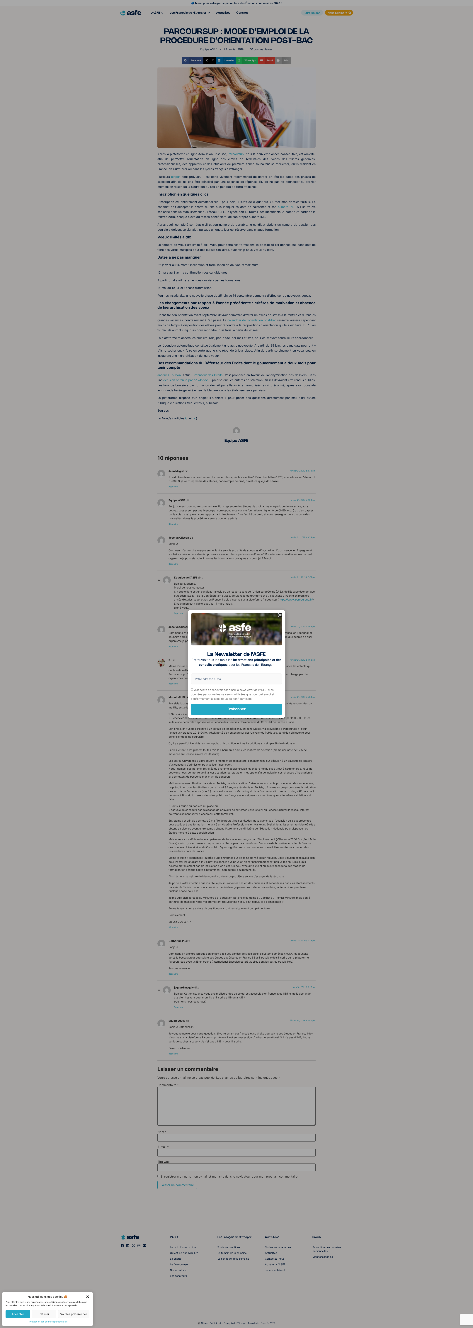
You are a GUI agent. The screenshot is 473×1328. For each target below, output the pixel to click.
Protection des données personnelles (48, 1321)
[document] (236, 664)
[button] (87, 1297)
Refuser (44, 1314)
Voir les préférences (73, 1314)
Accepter (17, 1314)
